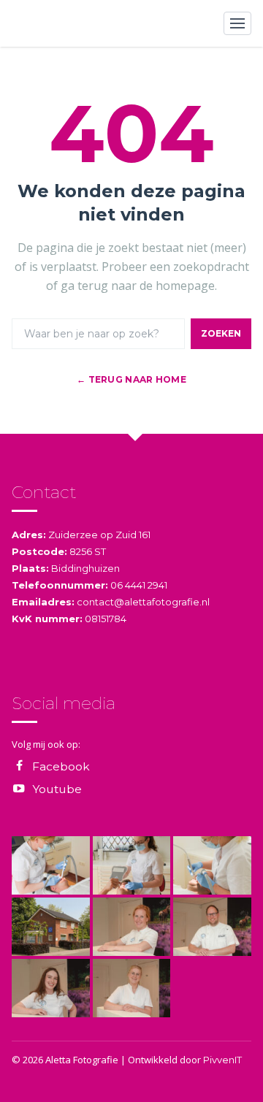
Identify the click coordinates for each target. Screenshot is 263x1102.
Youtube (57, 789)
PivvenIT (222, 1059)
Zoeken (221, 333)
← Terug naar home (131, 379)
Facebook (61, 766)
